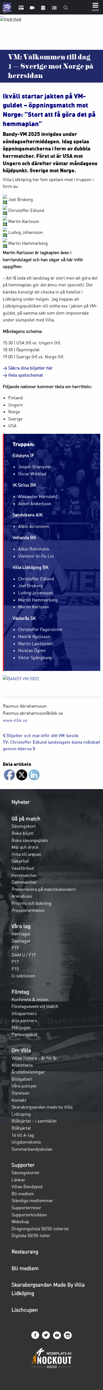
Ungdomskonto (26, 1142)
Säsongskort (24, 826)
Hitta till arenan (26, 854)
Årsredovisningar (28, 1072)
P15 (15, 969)
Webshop (20, 1221)
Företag (20, 991)
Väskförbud (23, 868)
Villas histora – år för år (34, 1058)
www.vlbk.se (15, 720)
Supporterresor (26, 1207)
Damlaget (21, 941)
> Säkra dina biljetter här (28, 368)
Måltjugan (21, 1027)
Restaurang (25, 1251)
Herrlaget (21, 934)
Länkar (18, 1179)
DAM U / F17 (24, 955)
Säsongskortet (25, 1172)
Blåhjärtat (21, 1128)
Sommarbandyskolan (32, 1149)
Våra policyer (24, 1086)
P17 (15, 961)
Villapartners (24, 1013)
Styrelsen (20, 1093)
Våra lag (21, 926)
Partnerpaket (24, 1034)
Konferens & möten (30, 999)
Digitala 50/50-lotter (31, 1235)
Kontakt (19, 1100)
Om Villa (21, 1050)
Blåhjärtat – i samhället (34, 1121)
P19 (15, 947)
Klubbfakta (22, 1065)
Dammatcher (24, 882)
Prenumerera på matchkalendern (44, 889)
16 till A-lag (23, 1135)
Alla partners (24, 1020)
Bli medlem (23, 1193)
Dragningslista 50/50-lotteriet (40, 1228)
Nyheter (21, 802)
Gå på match (26, 818)
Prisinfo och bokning (31, 903)
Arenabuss (22, 896)
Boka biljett (23, 833)
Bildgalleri (22, 1079)
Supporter (23, 1165)
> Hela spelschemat (23, 375)
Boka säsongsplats (30, 840)
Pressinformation (28, 910)
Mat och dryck (25, 847)
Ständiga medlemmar (32, 1200)
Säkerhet (20, 861)
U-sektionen (23, 975)
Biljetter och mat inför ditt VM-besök (42, 735)
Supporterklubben (29, 1214)
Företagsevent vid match (35, 1006)
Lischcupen (25, 1310)
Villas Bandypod (27, 1186)
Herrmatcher (24, 875)
